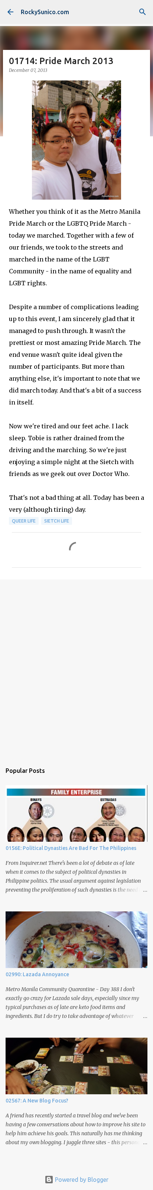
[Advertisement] (76, 667)
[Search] (142, 12)
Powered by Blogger (80, 1179)
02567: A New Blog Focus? (37, 1101)
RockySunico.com (45, 12)
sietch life (56, 520)
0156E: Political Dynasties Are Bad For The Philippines (71, 848)
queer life (24, 520)
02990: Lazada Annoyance (37, 974)
